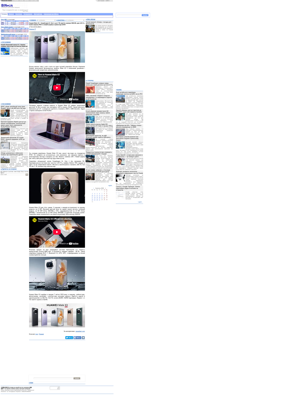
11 (94, 195)
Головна (4, 14)
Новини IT (32, 29)
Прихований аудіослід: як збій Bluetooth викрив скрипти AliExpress (98, 136)
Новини (11, 14)
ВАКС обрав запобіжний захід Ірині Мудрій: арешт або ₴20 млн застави (13, 107)
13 (99, 195)
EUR (2, 31)
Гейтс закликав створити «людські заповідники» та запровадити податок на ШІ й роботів (99, 97)
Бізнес (119, 89)
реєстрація (101, 0)
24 (92, 199)
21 (102, 197)
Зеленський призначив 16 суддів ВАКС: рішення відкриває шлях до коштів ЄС (13, 139)
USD (2, 30)
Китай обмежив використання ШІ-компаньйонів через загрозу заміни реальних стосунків (98, 112)
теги (36, 334)
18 (94, 197)
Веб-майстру (38, 14)
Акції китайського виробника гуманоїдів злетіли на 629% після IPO (129, 93)
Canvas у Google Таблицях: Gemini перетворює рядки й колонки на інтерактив (128, 188)
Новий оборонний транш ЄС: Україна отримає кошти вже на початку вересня (14, 45)
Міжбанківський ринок (8, 34)
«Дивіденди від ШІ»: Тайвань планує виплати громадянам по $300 (128, 126)
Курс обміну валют (7, 27)
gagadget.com (80, 331)
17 (92, 197)
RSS (27, 0)
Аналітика (19, 14)
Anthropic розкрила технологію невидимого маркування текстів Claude (129, 172)
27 (99, 199)
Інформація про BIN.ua (51, 14)
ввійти (107, 0)
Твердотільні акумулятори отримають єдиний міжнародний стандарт (99, 153)
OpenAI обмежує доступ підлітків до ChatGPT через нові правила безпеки (129, 111)
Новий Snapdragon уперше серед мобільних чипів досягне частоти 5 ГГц (99, 84)
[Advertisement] (71, 7)
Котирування (28, 14)
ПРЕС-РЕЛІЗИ (91, 19)
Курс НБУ (4, 19)
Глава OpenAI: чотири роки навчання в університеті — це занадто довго (129, 156)
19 (97, 197)
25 (94, 199)
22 (104, 197)
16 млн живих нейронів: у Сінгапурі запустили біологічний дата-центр (98, 171)
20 (99, 197)
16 (106, 195)
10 (92, 195)
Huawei (41, 334)
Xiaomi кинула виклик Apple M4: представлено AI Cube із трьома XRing (99, 125)
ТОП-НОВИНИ (6, 42)
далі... (111, 185)
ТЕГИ (31, 382)
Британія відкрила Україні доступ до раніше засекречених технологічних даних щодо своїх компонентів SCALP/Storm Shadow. (13, 124)
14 (102, 195)
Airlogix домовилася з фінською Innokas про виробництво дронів (12, 154)
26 (97, 199)
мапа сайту (33, 0)
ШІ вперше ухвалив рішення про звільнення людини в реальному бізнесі (127, 138)
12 (97, 195)
